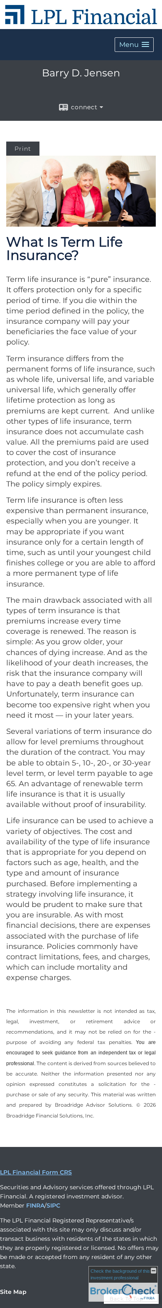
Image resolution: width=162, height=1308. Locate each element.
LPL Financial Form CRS (36, 1172)
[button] (134, 44)
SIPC (53, 1205)
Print (23, 148)
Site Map (13, 1292)
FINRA (35, 1205)
